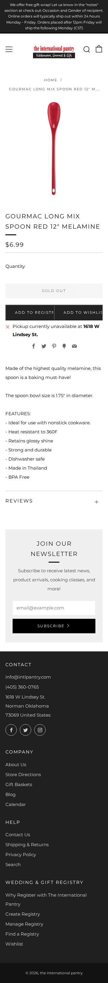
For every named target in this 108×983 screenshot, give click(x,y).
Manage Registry (24, 924)
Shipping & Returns (27, 844)
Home (50, 80)
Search (13, 864)
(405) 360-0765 (22, 687)
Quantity (15, 266)
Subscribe (51, 626)
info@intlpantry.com (28, 677)
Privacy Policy (20, 854)
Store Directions (23, 774)
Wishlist (14, 944)
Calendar (15, 804)
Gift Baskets (18, 784)
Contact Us (17, 834)
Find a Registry (22, 934)
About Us (15, 764)
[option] (54, 148)
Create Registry (22, 914)
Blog (10, 794)
